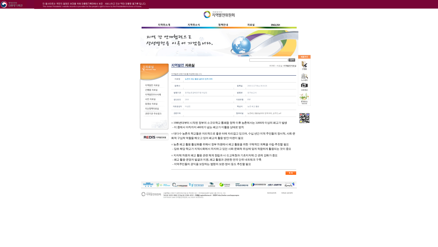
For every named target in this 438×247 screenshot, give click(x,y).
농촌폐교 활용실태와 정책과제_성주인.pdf (264, 113)
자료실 (279, 66)
